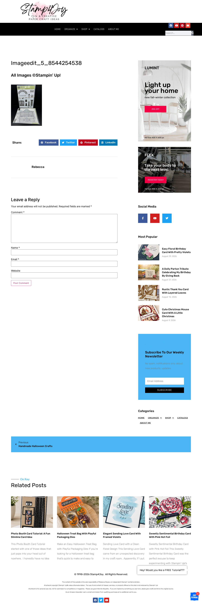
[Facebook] (170, 25)
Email (15, 259)
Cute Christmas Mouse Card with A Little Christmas (175, 313)
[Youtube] (176, 25)
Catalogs (99, 29)
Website (15, 271)
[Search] (192, 33)
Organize (69, 29)
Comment (17, 212)
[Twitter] (101, 600)
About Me (113, 29)
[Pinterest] (182, 25)
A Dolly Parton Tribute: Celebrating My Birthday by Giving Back (176, 272)
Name (15, 248)
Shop (84, 29)
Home (58, 29)
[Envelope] (187, 25)
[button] (49, 142)
